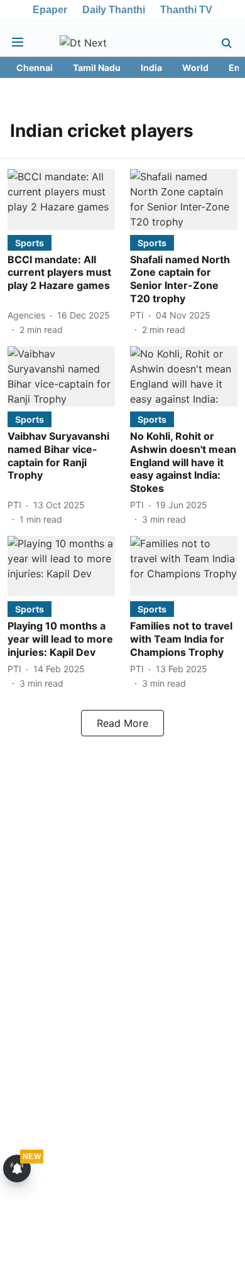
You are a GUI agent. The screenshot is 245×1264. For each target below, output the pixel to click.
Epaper (50, 9)
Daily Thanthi (113, 9)
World (195, 67)
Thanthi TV (186, 9)
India (151, 67)
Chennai (34, 67)
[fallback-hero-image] (61, 199)
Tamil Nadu (97, 67)
